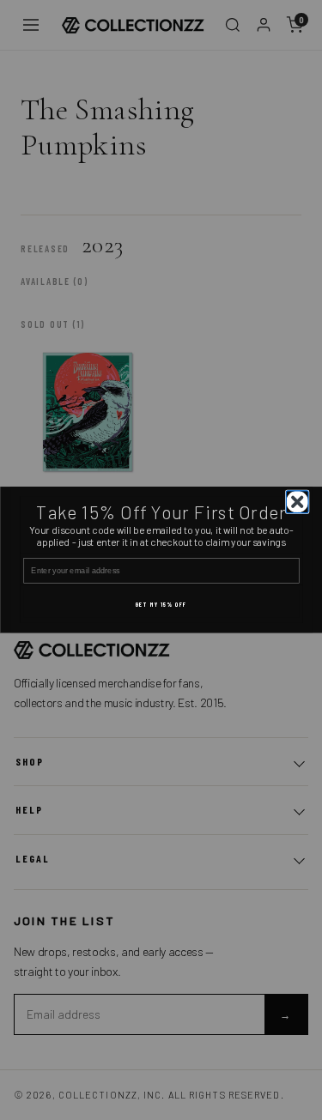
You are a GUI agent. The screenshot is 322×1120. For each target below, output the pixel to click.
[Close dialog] (297, 502)
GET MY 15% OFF (160, 604)
